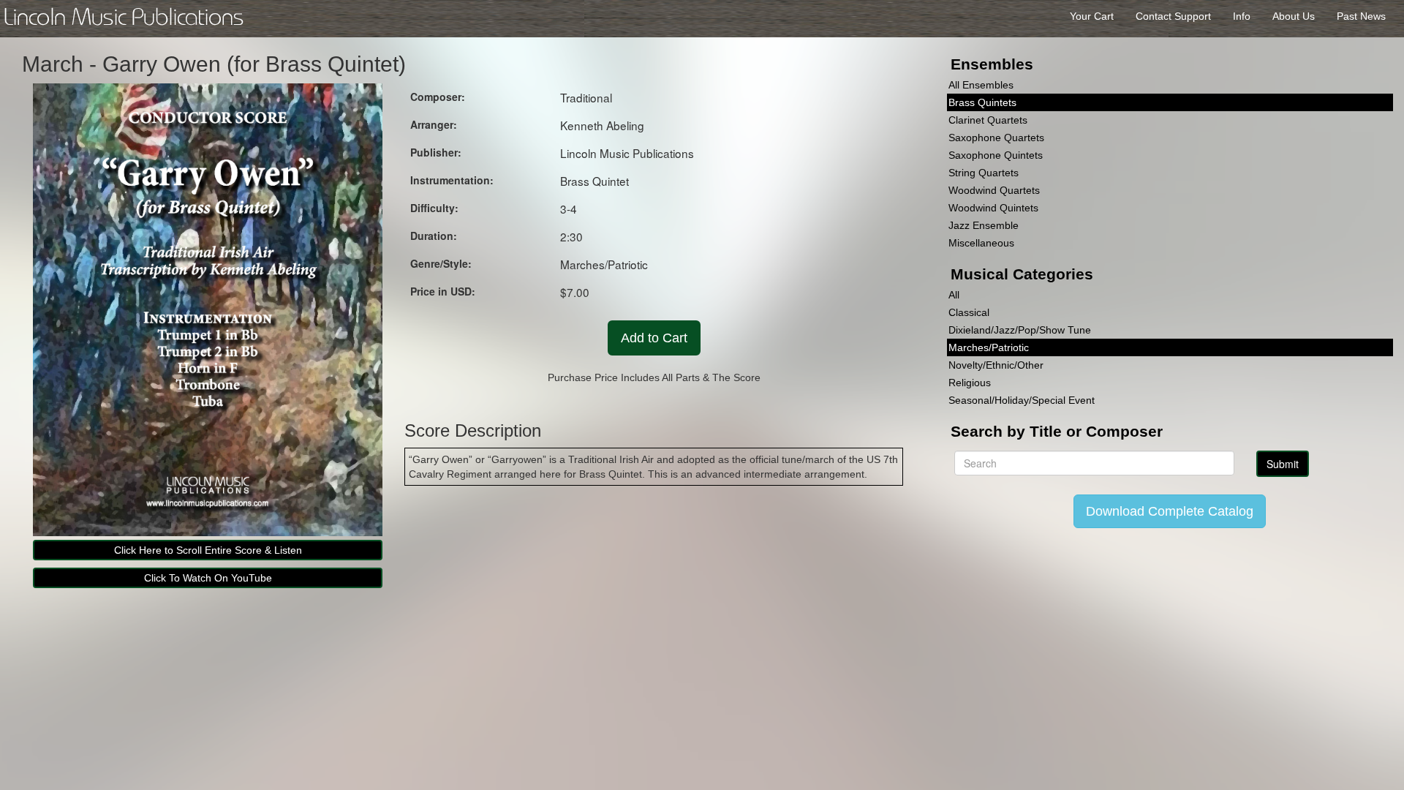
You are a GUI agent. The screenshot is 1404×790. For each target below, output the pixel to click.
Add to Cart (654, 338)
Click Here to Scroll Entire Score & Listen (208, 550)
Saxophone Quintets (995, 155)
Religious (969, 382)
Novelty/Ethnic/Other (995, 365)
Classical (968, 312)
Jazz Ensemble (983, 225)
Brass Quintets (982, 102)
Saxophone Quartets (996, 137)
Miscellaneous (981, 243)
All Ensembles (981, 85)
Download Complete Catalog (1169, 511)
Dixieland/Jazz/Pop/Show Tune (1019, 330)
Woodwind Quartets (994, 190)
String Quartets (983, 172)
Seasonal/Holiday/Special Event (1021, 400)
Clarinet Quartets (987, 120)
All (953, 295)
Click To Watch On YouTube (208, 578)
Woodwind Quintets (993, 208)
